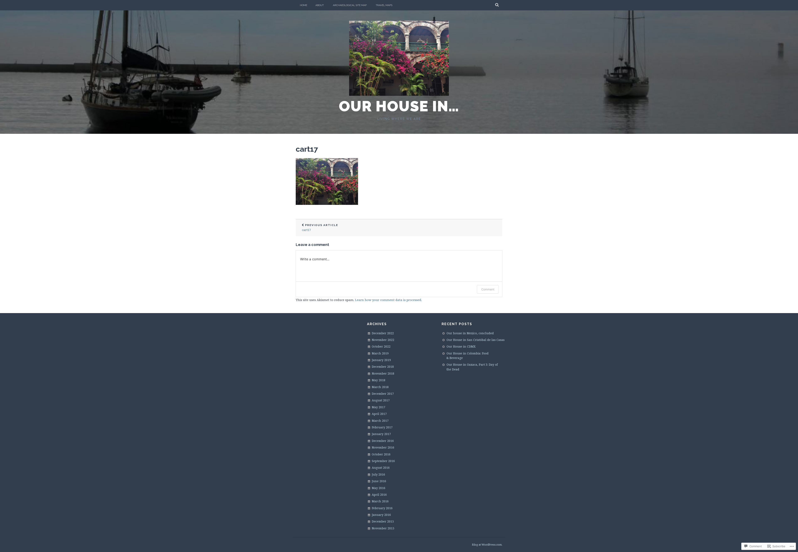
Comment (487, 289)
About (319, 5)
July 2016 (378, 474)
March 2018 (380, 387)
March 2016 (380, 501)
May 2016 (378, 488)
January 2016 (381, 515)
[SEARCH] (497, 5)
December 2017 (383, 394)
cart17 (307, 149)
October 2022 (381, 346)
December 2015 (383, 521)
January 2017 (381, 434)
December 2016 (383, 441)
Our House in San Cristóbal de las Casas (476, 340)
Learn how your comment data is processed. (388, 300)
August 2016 (381, 468)
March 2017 (380, 421)
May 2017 (378, 407)
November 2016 (383, 447)
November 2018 (383, 373)
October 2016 (381, 454)
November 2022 (383, 340)
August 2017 (381, 400)
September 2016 (383, 461)
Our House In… (399, 106)
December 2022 (383, 333)
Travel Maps (384, 5)
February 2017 (382, 427)
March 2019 (380, 353)
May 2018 (378, 380)
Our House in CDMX (461, 346)
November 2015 (383, 528)
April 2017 (379, 414)
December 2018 (383, 367)
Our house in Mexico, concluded (470, 333)
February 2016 (382, 508)
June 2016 (379, 481)
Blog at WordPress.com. (487, 544)
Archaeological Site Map (350, 5)
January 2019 (381, 360)
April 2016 (379, 495)
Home (303, 5)
